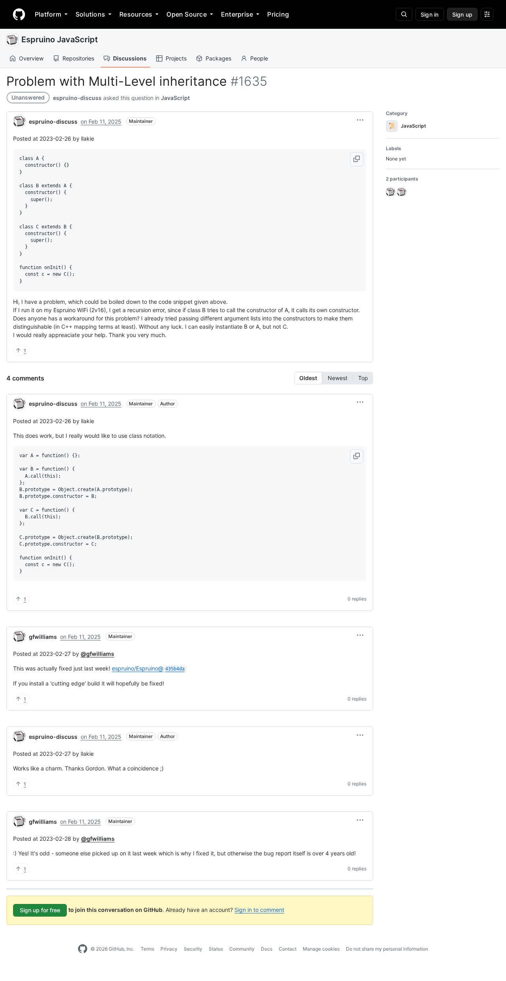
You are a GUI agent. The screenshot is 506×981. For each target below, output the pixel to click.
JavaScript (175, 97)
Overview (31, 58)
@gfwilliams (97, 653)
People (259, 58)
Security (193, 949)
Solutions (90, 14)
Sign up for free (40, 910)
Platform (48, 14)
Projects (176, 58)
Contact (287, 949)
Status (216, 949)
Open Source (186, 14)
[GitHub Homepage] (82, 949)
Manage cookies (321, 949)
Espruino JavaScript (59, 39)
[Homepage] (19, 14)
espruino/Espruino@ (148, 668)
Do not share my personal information (387, 949)
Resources (135, 14)
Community (242, 949)
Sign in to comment (259, 909)
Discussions (130, 58)
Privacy (168, 949)
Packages (218, 58)
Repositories (78, 58)
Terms (147, 949)
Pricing (278, 14)
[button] (360, 120)
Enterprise (237, 14)
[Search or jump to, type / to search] (404, 14)
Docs (266, 949)
